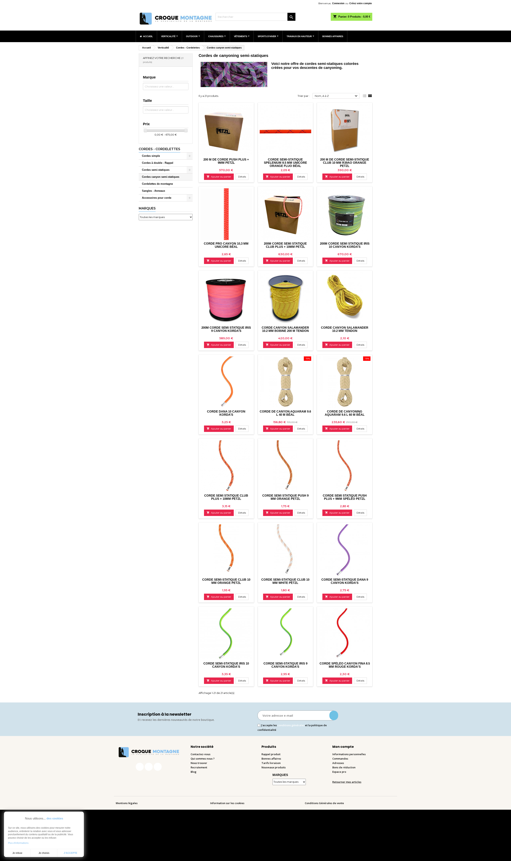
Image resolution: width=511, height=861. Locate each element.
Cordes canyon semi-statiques (160, 176)
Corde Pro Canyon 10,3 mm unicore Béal (226, 245)
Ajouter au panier (219, 176)
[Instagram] (149, 767)
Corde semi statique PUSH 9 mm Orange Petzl (285, 497)
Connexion (338, 3)
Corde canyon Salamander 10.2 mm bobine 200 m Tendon (285, 329)
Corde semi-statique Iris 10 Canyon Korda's (226, 665)
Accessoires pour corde (156, 197)
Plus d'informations (18, 843)
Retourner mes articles (346, 782)
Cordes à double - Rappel (157, 162)
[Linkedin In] (158, 767)
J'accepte (70, 853)
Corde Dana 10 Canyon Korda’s (226, 413)
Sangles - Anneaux (153, 190)
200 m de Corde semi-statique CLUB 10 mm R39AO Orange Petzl (344, 163)
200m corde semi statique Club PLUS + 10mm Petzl (285, 245)
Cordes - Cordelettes (159, 149)
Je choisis (44, 853)
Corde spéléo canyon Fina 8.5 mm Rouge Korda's (345, 665)
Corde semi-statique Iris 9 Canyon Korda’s (285, 665)
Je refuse (17, 853)
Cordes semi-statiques (155, 169)
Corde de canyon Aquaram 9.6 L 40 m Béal (285, 413)
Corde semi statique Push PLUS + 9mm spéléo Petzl (345, 497)
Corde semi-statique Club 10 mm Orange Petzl (226, 581)
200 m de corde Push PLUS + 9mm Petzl (226, 161)
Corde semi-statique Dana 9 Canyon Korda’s (344, 581)
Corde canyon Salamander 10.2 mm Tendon (344, 329)
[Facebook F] (140, 767)
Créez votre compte (360, 3)
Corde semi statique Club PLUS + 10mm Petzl (226, 497)
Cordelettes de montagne (157, 183)
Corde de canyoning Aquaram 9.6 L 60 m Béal (344, 413)
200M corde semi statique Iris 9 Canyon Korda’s (226, 329)
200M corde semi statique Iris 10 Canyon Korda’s (344, 245)
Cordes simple (151, 155)
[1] (333, 715)
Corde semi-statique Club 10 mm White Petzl (285, 581)
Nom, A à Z (336, 96)
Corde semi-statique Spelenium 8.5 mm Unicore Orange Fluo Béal (285, 163)
